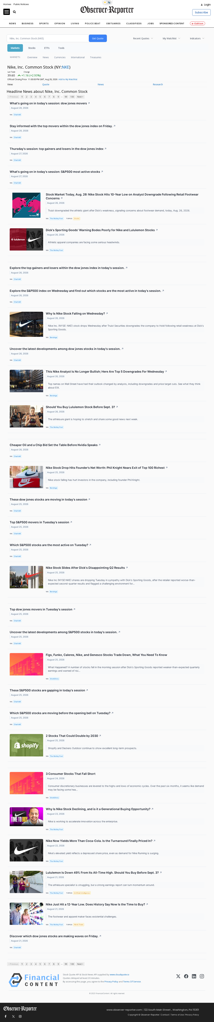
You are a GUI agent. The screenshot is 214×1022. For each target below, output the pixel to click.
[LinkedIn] (194, 980)
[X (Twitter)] (178, 980)
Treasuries (95, 57)
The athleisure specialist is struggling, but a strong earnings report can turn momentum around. (101, 885)
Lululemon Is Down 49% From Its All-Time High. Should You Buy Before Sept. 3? (104, 872)
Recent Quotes (141, 38)
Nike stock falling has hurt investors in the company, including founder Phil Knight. (94, 479)
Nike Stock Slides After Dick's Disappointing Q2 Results (87, 567)
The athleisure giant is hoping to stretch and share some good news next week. (93, 419)
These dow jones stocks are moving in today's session (50, 499)
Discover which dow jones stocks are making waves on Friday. (55, 936)
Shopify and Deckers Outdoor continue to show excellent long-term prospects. (93, 748)
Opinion (59, 23)
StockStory (54, 679)
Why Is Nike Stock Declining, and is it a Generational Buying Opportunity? (100, 809)
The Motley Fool (56, 218)
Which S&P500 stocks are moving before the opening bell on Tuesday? (62, 713)
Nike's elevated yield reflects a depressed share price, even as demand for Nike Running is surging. (104, 853)
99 (66, 96)
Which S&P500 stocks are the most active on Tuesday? (50, 545)
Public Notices (21, 4)
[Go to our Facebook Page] (5, 1016)
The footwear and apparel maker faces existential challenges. (83, 916)
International (78, 57)
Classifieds (134, 23)
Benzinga (53, 337)
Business (27, 23)
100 (72, 96)
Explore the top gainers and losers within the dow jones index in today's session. (69, 268)
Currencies (60, 57)
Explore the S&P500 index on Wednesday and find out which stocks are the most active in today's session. (87, 291)
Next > (80, 96)
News (12, 23)
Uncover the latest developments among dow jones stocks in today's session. (67, 349)
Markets (15, 48)
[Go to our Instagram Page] (20, 1016)
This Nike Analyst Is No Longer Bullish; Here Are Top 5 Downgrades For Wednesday (106, 371)
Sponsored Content (171, 23)
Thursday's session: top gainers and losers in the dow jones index (58, 149)
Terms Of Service (132, 981)
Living (75, 23)
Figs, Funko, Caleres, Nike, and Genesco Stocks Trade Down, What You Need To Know (106, 655)
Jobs (150, 23)
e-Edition (197, 23)
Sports (44, 23)
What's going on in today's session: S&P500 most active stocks (56, 171)
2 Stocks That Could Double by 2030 (73, 736)
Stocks (31, 48)
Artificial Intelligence (82, 893)
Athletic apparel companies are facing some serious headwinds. (84, 242)
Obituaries (113, 23)
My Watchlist (170, 38)
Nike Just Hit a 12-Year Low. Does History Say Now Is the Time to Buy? (97, 904)
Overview (32, 57)
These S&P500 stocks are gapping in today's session (49, 690)
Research (158, 84)
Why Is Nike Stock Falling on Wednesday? (77, 313)
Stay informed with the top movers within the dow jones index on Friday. (63, 126)
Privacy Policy (111, 981)
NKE (65, 67)
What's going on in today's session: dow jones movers (50, 103)
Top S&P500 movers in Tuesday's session (41, 522)
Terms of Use (177, 1014)
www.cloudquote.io (119, 974)
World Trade (78, 925)
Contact (165, 1014)
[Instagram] (201, 980)
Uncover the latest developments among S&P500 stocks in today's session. (65, 632)
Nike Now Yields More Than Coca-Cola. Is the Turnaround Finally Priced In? (101, 841)
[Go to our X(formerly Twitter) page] (13, 1016)
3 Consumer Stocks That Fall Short (70, 773)
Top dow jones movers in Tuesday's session (43, 609)
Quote (45, 84)
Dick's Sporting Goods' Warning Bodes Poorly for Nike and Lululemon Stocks (102, 230)
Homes (7, 4)
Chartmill (17, 115)
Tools (61, 48)
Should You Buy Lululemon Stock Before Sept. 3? (82, 407)
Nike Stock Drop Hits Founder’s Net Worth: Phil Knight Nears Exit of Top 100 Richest (107, 467)
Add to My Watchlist (68, 79)
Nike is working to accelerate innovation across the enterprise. (83, 821)
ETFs (46, 48)
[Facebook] (186, 980)
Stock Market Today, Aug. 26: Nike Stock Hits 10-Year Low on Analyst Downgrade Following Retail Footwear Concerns (122, 196)
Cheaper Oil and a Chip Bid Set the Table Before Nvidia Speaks (55, 445)
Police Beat (92, 23)
